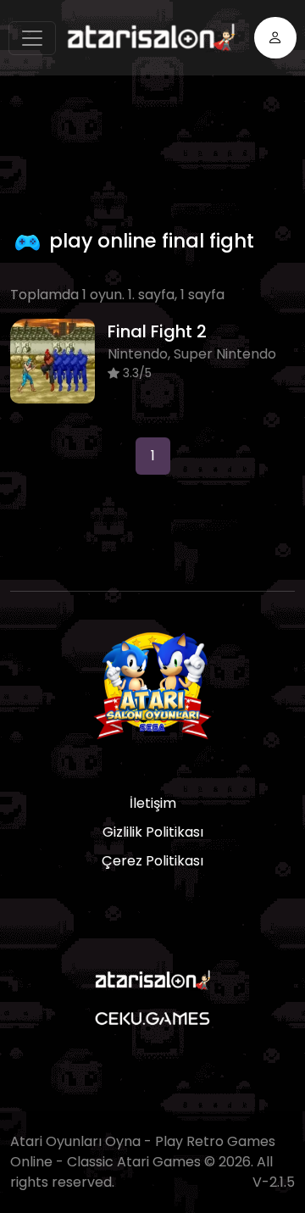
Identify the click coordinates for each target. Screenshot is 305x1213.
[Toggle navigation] (32, 38)
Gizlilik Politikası (153, 832)
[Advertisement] (157, 147)
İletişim (153, 803)
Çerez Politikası (152, 861)
